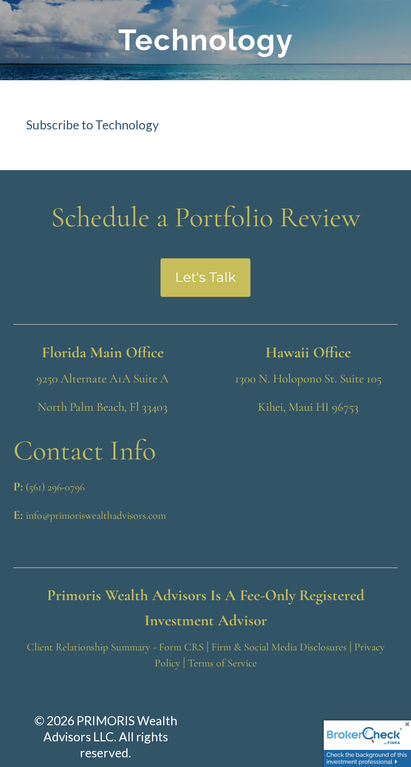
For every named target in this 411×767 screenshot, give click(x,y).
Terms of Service (222, 663)
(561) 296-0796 (55, 487)
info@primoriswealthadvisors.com (96, 515)
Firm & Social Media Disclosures (279, 647)
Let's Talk (205, 277)
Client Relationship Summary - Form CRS (115, 647)
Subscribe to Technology (92, 124)
